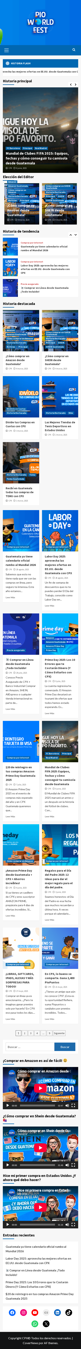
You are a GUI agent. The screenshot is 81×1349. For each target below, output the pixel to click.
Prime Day (26, 284)
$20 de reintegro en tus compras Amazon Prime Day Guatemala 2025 (40, 1296)
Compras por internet (32, 241)
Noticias (48, 153)
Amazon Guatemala (42, 149)
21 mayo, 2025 (61, 987)
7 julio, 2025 (21, 784)
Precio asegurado (30, 263)
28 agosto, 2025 (22, 569)
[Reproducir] (8, 1105)
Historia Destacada (31, 153)
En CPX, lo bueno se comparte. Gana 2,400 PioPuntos (59, 978)
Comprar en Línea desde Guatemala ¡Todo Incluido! (20, 664)
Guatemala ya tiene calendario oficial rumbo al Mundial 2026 (21, 560)
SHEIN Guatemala (55, 200)
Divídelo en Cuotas (16, 409)
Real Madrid (52, 757)
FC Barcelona (52, 753)
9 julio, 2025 (60, 681)
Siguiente (59, 1033)
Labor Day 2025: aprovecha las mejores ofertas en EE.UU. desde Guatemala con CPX (45, 248)
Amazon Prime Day (59, 281)
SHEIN (61, 196)
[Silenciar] (67, 1105)
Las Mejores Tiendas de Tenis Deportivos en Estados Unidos (60, 426)
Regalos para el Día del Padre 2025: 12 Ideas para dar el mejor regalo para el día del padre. (59, 879)
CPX (25, 168)
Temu (32, 474)
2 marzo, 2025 (61, 434)
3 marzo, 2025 (22, 431)
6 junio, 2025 (60, 788)
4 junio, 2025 (21, 887)
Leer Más (10, 597)
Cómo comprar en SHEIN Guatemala (58, 187)
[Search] (74, 50)
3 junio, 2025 (60, 892)
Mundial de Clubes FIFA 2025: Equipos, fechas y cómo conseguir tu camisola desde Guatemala (60, 775)
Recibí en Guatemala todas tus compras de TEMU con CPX (20, 492)
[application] (40, 1088)
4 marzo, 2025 (37, 168)
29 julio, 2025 (21, 672)
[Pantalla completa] (73, 1105)
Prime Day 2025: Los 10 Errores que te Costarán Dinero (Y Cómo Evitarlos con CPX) (45, 291)
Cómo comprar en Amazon (17, 191)
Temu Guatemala (15, 479)
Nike (71, 413)
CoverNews (30, 1343)
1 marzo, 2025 (22, 500)
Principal (60, 153)
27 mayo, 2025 (22, 991)
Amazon (26, 149)
